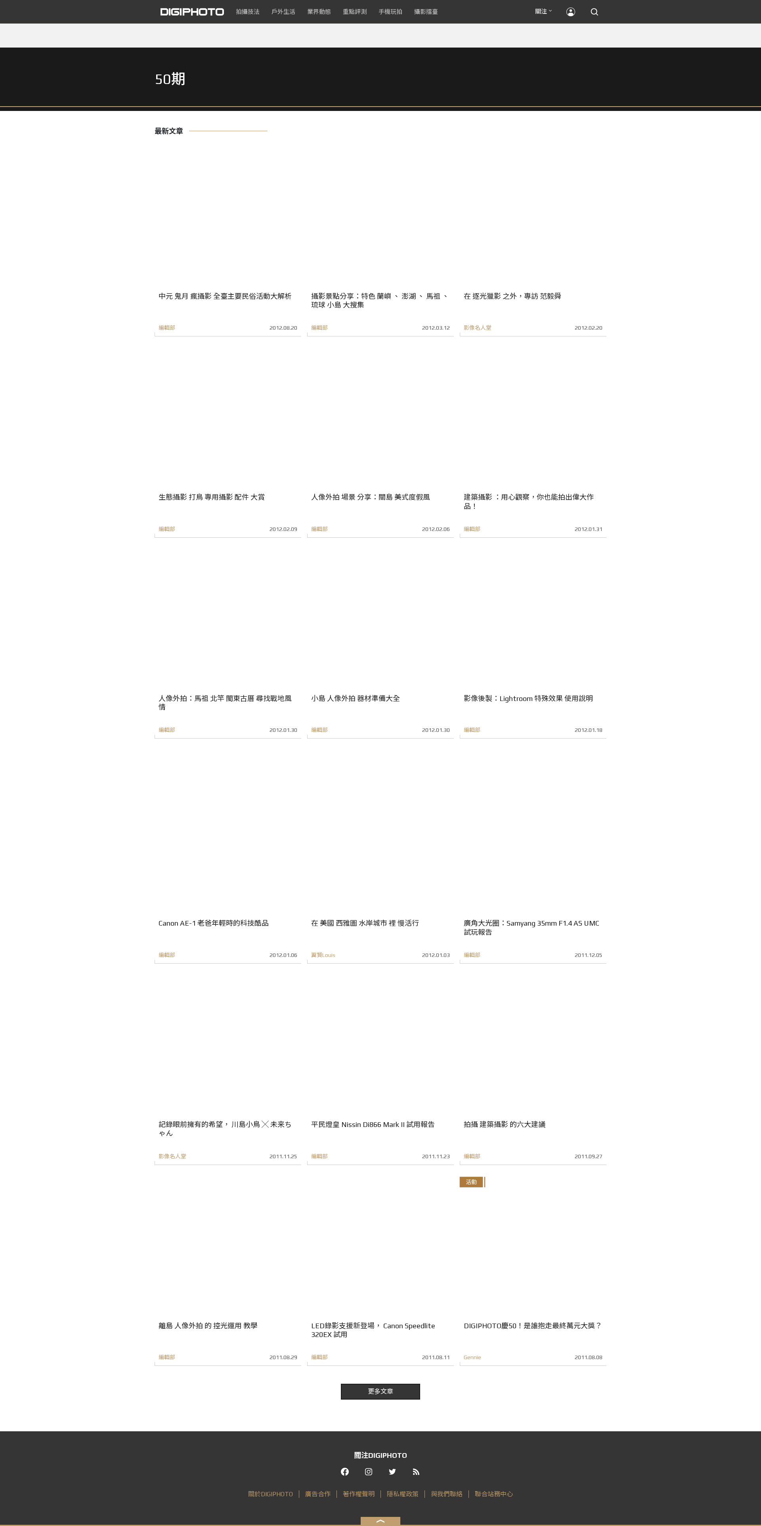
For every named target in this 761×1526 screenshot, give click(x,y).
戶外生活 (283, 11)
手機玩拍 (390, 11)
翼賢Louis (323, 955)
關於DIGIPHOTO (270, 1494)
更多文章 (380, 1391)
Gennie (472, 1357)
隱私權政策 (403, 1494)
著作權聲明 (359, 1494)
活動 (471, 1182)
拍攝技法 (248, 11)
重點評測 (355, 11)
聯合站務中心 (494, 1494)
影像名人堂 (477, 328)
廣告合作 (318, 1494)
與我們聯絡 (447, 1494)
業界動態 (319, 11)
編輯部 (167, 328)
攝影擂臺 (426, 11)
